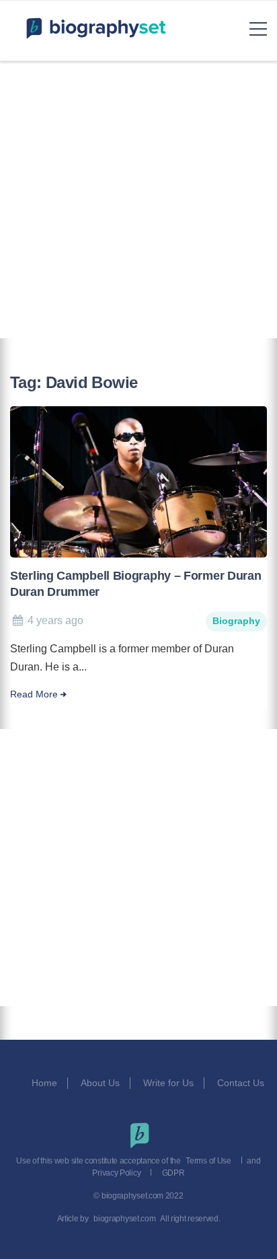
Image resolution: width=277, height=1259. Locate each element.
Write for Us (168, 1082)
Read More (34, 694)
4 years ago (55, 620)
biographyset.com (124, 1218)
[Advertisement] (138, 199)
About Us (100, 1082)
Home (44, 1082)
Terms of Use (208, 1161)
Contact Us (242, 1082)
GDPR (173, 1173)
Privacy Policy (116, 1173)
